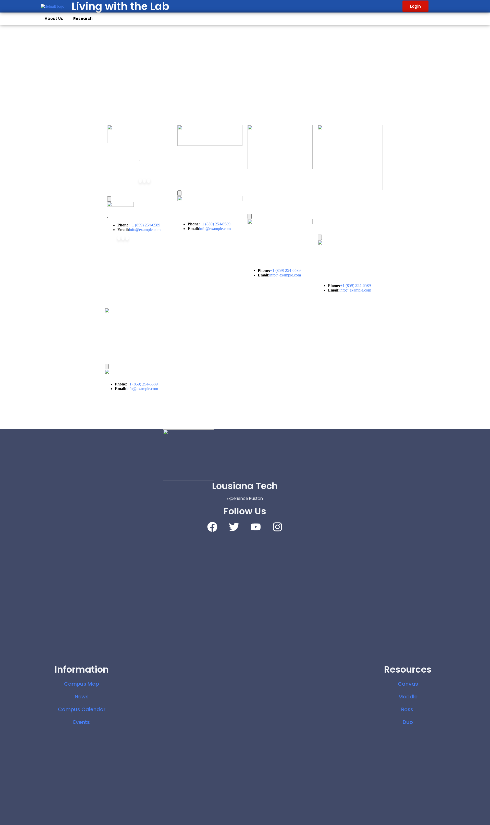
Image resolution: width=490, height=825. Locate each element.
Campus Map (81, 683)
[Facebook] (140, 181)
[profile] (139, 134)
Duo (408, 722)
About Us (54, 18)
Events (81, 722)
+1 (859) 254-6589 (145, 225)
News (82, 696)
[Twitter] (144, 181)
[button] (55, 19)
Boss (407, 709)
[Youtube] (256, 527)
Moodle (408, 696)
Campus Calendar (81, 709)
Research (83, 18)
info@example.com (145, 229)
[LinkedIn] (148, 181)
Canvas (408, 683)
